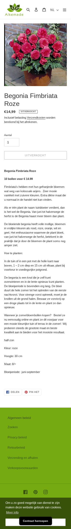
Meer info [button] (12, 512)
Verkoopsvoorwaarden (23, 468)
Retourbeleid (16, 447)
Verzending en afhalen (23, 457)
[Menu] (65, 9)
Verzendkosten (36, 117)
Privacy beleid (17, 437)
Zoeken (13, 427)
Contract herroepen (35, 520)
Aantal (8, 135)
